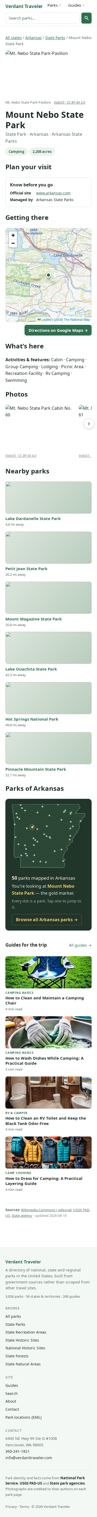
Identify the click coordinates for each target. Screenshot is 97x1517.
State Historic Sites (22, 1340)
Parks (52, 5)
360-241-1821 (17, 1451)
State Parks (55, 37)
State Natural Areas (23, 1364)
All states (13, 37)
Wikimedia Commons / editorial (46, 1209)
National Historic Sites (25, 1347)
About (10, 1401)
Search (11, 1393)
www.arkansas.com (53, 192)
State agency (22, 1215)
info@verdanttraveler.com (28, 1457)
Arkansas (33, 37)
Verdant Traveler (24, 6)
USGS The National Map (72, 319)
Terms (24, 1506)
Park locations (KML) (23, 1417)
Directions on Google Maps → (58, 330)
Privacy (11, 1506)
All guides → (80, 945)
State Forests (17, 1355)
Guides (74, 5)
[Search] (86, 18)
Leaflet (46, 319)
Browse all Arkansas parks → (47, 920)
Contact (12, 1409)
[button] (48, 275)
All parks (13, 1316)
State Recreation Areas (25, 1332)
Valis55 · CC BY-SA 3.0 (69, 102)
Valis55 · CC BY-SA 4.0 (20, 455)
